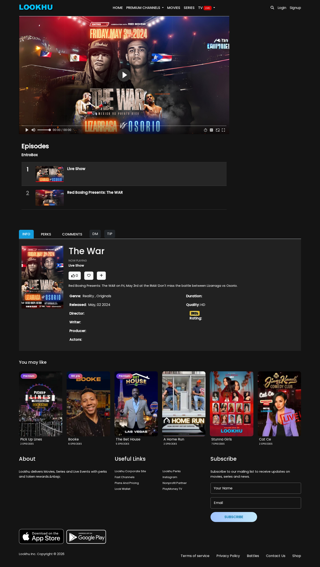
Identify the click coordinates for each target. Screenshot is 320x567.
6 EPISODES (75, 443)
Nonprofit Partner (175, 483)
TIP (109, 233)
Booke (73, 439)
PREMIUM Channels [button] (143, 7)
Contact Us (275, 555)
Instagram (170, 477)
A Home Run (173, 439)
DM (95, 233)
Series (189, 7)
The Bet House (128, 439)
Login (282, 7)
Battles (253, 555)
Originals (103, 296)
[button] (41, 404)
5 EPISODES (122, 443)
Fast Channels (125, 477)
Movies (173, 7)
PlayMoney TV (172, 489)
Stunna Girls (221, 439)
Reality (89, 296)
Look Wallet (122, 489)
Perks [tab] (46, 234)
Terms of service (195, 555)
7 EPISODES (218, 443)
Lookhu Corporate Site (131, 471)
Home (118, 7)
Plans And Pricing (127, 483)
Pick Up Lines (31, 439)
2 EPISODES (27, 443)
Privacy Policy (228, 555)
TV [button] (204, 7)
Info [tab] (26, 234)
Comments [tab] (72, 234)
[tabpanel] (160, 295)
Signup (295, 7)
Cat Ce (265, 439)
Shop (296, 555)
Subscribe (233, 516)
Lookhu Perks (172, 471)
